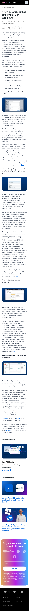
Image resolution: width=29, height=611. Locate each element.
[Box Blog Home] (8, 2)
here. (22, 165)
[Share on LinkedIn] (14, 28)
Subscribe (14, 568)
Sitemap (18, 597)
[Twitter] (14, 592)
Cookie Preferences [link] (8, 605)
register (18, 418)
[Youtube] (7, 592)
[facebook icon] (14, 556)
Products (10, 7)
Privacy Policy (19, 601)
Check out (5, 418)
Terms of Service (7, 601)
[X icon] (24, 551)
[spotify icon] (18, 551)
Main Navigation (26, 2)
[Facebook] (21, 592)
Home (4, 7)
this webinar (8, 430)
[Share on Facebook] (20, 28)
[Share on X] (9, 28)
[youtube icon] (8, 551)
